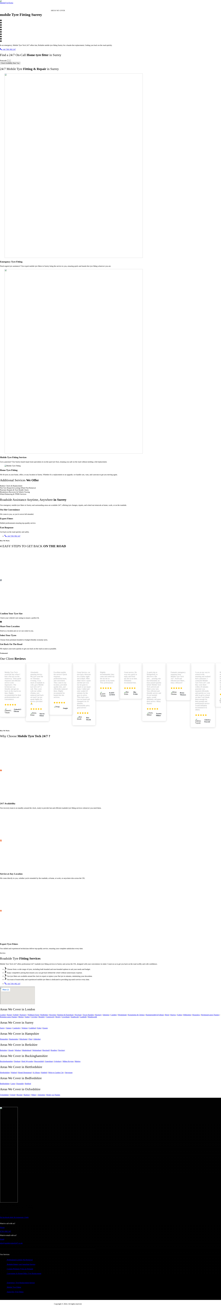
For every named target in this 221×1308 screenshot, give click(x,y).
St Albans (36, 1073)
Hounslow (196, 1015)
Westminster (122, 1015)
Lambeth (83, 1017)
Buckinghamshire (6, 1061)
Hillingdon (187, 1015)
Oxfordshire (4, 1095)
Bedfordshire (4, 1084)
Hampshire (4, 1039)
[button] (11, 486)
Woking (25, 1028)
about (28, 10)
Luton (13, 1084)
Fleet (30, 1039)
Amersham (49, 1061)
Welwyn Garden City (56, 1073)
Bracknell (45, 1050)
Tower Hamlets (88, 1015)
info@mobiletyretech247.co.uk (11, 1243)
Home (19, 10)
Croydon (34, 1017)
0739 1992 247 (5, 1231)
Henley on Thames (53, 1095)
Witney (33, 1095)
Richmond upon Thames (210, 1015)
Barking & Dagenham (65, 1015)
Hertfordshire (5, 1073)
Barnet (9, 1015)
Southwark (75, 1017)
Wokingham (36, 1050)
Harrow (173, 1015)
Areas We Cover (58, 10)
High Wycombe (27, 1061)
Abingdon (41, 1095)
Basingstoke (13, 1039)
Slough (10, 1050)
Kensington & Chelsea (136, 1015)
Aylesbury (57, 1061)
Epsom (45, 1028)
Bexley (58, 1017)
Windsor (18, 1050)
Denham (17, 1061)
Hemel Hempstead (25, 1073)
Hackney (98, 1015)
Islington (106, 1015)
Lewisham (66, 1017)
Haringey (23, 1015)
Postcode (3, 61)
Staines (8, 1028)
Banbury (27, 1095)
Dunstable (20, 1084)
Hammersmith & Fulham (155, 1015)
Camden (113, 1015)
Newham (78, 1015)
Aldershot (37, 1039)
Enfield (15, 1015)
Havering (52, 1015)
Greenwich (50, 1017)
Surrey (2, 1028)
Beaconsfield (39, 1061)
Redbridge (44, 1015)
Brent (167, 1015)
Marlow (78, 1061)
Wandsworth (92, 1017)
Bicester (19, 1095)
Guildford (32, 1028)
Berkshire (3, 1050)
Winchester (23, 1039)
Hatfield (44, 1073)
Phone (2, 1227)
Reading (54, 1050)
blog (71, 10)
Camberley (16, 1028)
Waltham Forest (33, 1015)
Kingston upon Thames (8, 1017)
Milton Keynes (68, 1061)
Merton (21, 1017)
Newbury (61, 1050)
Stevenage (69, 1073)
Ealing (179, 1015)
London (3, 1015)
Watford (14, 1073)
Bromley (42, 1017)
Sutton (27, 1017)
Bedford (28, 1084)
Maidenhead (26, 1050)
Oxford (12, 1095)
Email (2, 1239)
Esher (39, 1028)
